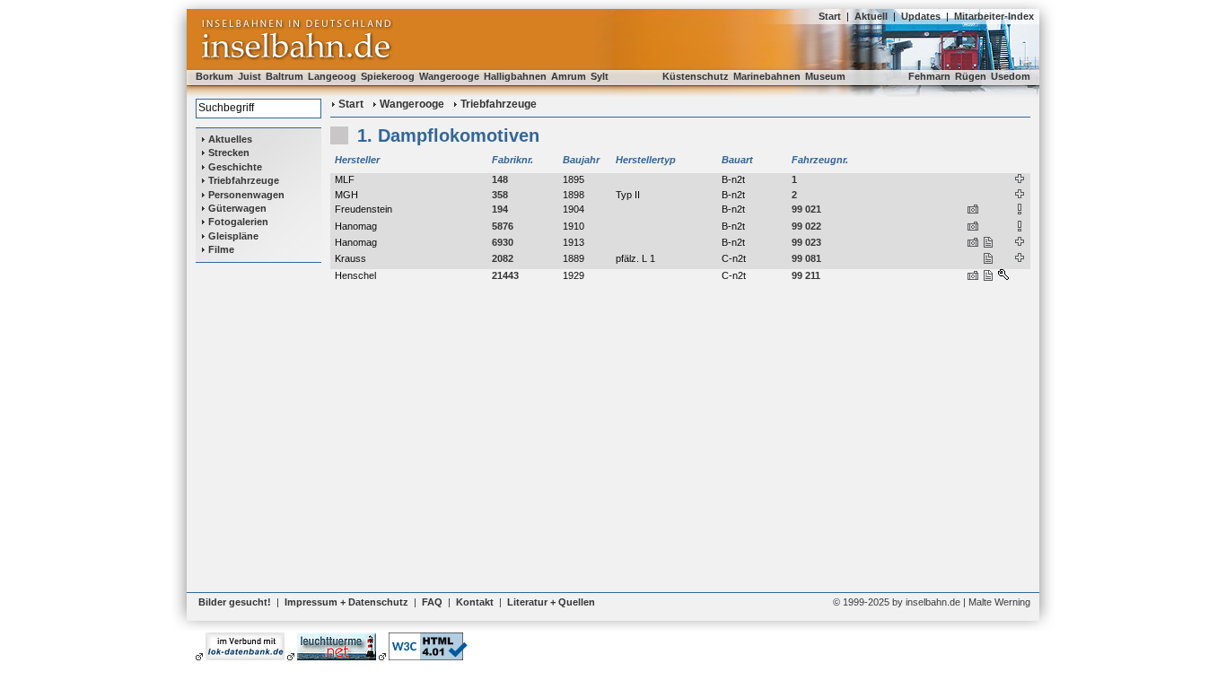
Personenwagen (246, 194)
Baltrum (284, 76)
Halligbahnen (515, 76)
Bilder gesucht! (234, 602)
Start (830, 16)
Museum (825, 76)
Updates (921, 16)
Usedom (1010, 76)
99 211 (806, 275)
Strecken (229, 152)
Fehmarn (929, 76)
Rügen (970, 76)
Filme (221, 249)
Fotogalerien (238, 221)
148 (500, 179)
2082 (502, 258)
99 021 (806, 209)
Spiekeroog (388, 76)
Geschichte (235, 166)
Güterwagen (237, 208)
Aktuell (871, 16)
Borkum (214, 76)
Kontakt (475, 602)
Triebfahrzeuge (243, 180)
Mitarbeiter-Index (994, 16)
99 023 (806, 242)
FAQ (432, 602)
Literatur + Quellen (551, 602)
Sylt (600, 76)
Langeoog (332, 76)
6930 (502, 242)
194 (500, 209)
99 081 (806, 258)
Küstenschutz (695, 76)
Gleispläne (233, 236)
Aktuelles (230, 139)
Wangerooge (449, 76)
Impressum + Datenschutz (346, 602)
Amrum (568, 76)
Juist (249, 76)
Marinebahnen (767, 76)
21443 (505, 275)
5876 (502, 226)
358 (500, 194)
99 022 (806, 226)
